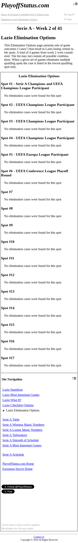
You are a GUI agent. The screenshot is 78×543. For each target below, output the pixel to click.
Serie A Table (34, 14)
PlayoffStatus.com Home (18, 463)
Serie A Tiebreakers (14, 435)
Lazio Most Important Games (20, 395)
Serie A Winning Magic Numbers (23, 424)
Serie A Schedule (13, 454)
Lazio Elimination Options (23, 19)
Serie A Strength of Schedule (20, 440)
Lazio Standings (12, 389)
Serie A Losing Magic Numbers (22, 430)
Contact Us (39, 536)
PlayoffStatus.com (25, 5)
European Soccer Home (17, 469)
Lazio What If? (11, 400)
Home (4, 14)
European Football (17, 14)
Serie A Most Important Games (21, 445)
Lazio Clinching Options (18, 405)
